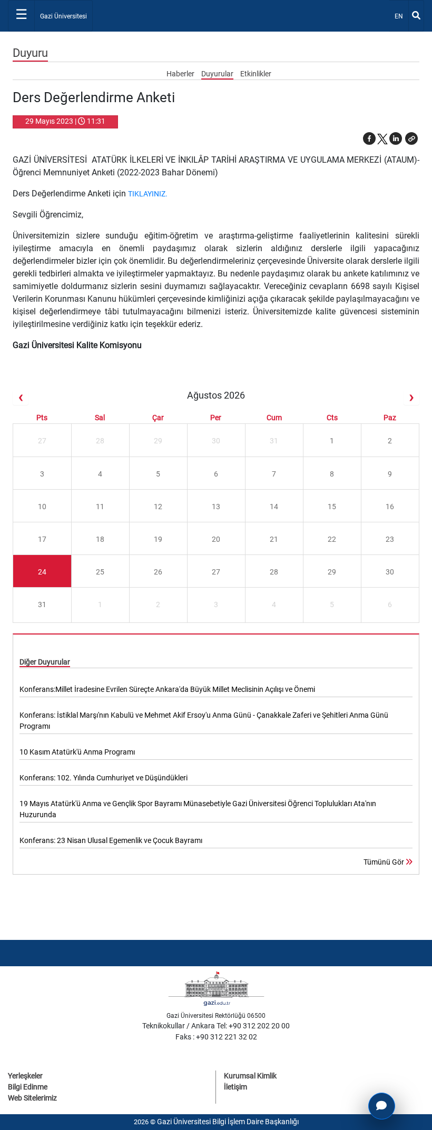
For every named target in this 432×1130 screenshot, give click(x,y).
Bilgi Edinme (27, 1087)
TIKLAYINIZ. (148, 194)
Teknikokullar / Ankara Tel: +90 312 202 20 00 (216, 1026)
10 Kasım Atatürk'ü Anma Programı (77, 752)
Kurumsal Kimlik (250, 1076)
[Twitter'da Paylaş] (382, 138)
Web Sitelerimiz (32, 1098)
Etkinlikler (255, 74)
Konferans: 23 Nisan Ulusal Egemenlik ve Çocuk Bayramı (110, 840)
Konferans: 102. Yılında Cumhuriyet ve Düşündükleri (103, 778)
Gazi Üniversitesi (63, 16)
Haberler (181, 74)
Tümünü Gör (385, 862)
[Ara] (416, 16)
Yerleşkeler (25, 1076)
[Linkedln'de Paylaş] (396, 138)
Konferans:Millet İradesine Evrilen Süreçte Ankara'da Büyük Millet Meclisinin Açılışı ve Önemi (167, 689)
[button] (411, 138)
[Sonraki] (411, 397)
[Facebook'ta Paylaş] (369, 138)
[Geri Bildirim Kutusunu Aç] (381, 1106)
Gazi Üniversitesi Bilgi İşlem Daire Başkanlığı (228, 1121)
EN (401, 16)
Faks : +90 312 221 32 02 (216, 1037)
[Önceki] (20, 397)
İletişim (235, 1087)
